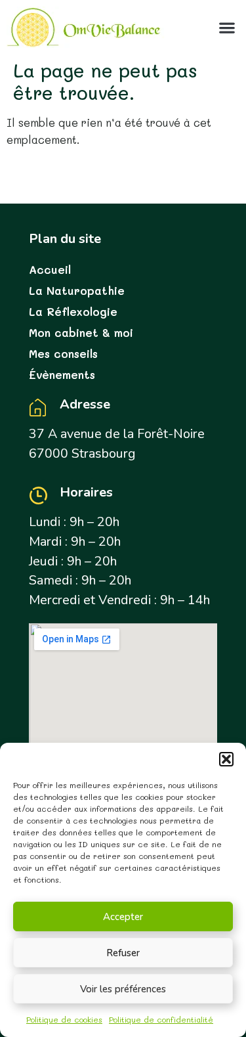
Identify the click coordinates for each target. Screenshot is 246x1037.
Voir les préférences (123, 989)
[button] (226, 759)
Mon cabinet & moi (81, 332)
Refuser (123, 953)
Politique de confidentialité (161, 1019)
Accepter (123, 916)
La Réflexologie (73, 311)
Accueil (50, 269)
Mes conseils (63, 353)
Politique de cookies (64, 1019)
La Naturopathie (77, 290)
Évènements (62, 374)
